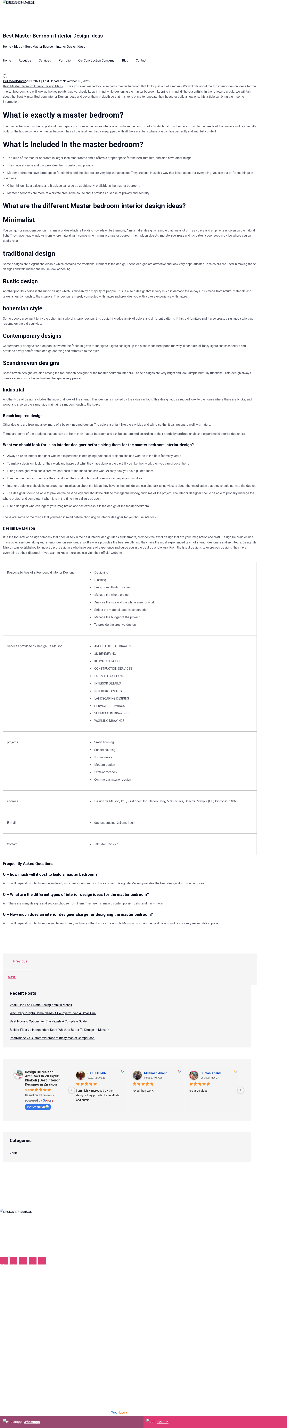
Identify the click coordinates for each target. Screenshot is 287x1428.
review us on (36, 1106)
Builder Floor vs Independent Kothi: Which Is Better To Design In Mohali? (60, 1030)
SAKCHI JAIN (96, 1073)
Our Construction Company (96, 60)
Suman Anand (211, 1073)
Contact (141, 60)
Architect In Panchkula (15, 1347)
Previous (19, 961)
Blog (125, 60)
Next (12, 977)
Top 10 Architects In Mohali (18, 1313)
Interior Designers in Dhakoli (19, 1326)
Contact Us (7, 1294)
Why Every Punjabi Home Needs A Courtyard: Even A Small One (53, 1013)
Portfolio (65, 60)
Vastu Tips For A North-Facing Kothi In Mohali (41, 1005)
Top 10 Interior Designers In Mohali (24, 1320)
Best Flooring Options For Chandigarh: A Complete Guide (48, 1021)
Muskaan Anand (155, 1073)
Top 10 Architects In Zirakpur (19, 1340)
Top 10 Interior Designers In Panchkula (26, 1354)
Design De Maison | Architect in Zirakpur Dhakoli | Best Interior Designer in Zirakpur (42, 1078)
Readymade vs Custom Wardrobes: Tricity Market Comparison (52, 1038)
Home (7, 60)
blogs (14, 1152)
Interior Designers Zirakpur (18, 1333)
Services (45, 60)
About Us (25, 60)
